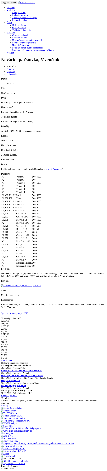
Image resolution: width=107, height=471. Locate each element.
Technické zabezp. (9, 117)
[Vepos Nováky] (8, 456)
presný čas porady (54, 169)
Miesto (4, 88)
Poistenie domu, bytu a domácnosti (27, 48)
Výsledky (11, 71)
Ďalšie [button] (9, 22)
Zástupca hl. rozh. (9, 155)
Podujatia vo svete (20, 15)
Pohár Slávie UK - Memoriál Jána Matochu (21, 370)
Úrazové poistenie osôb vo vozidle (27, 40)
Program (10, 69)
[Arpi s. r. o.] (7, 436)
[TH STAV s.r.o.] (9, 413)
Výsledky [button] (11, 10)
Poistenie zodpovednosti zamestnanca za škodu (33, 50)
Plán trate (5, 281)
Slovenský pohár (19, 20)
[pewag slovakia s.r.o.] (11, 446)
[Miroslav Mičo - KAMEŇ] (13, 451)
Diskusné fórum (19, 25)
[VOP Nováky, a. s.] (10, 423)
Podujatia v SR (18, 12)
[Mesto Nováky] (8, 411)
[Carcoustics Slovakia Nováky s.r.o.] (17, 431)
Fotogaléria (12, 74)
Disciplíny (5, 174)
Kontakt (10, 53)
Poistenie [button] (11, 32)
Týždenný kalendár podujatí (24, 17)
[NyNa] (5, 453)
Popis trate (5, 269)
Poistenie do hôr (19, 37)
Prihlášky (5, 126)
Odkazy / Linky (19, 27)
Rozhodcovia (7, 300)
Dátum (4, 79)
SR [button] (11, 395)
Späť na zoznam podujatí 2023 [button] (14, 313)
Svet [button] (15, 395)
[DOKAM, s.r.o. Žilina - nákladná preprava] (21, 428)
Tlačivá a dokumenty (21, 30)
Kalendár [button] (5, 395)
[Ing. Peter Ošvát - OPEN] (13, 463)
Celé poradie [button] (6, 360)
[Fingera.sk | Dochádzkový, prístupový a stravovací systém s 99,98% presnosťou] (37, 443)
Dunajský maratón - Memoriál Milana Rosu (22, 375)
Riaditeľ (4, 136)
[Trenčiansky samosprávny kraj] (15, 421)
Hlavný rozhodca (8, 145)
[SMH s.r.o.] (7, 426)
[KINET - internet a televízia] (14, 461)
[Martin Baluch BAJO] (11, 416)
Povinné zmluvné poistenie (24, 43)
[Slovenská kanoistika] (11, 408)
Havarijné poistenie (20, 45)
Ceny (3, 290)
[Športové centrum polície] (13, 418)
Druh (3, 98)
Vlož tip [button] (4, 405)
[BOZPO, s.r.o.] (8, 438)
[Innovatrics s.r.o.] (9, 441)
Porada (4, 164)
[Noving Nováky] (9, 433)
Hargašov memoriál (10, 380)
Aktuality (11, 7)
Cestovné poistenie (20, 35)
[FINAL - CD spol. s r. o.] (13, 448)
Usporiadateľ (7, 107)
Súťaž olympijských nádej (13, 385)
